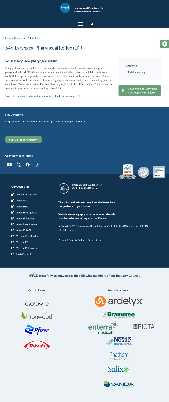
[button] (80, 24)
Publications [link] (33, 38)
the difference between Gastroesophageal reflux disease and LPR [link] (47, 96)
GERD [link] (79, 84)
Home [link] (8, 38)
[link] (164, 44)
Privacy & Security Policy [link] (71, 240)
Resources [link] (19, 38)
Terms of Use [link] (94, 240)
